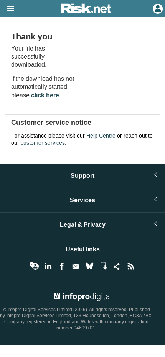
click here (45, 95)
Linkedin (48, 266)
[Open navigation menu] (7, 9)
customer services (43, 143)
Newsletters (75, 266)
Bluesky (89, 266)
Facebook (61, 266)
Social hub (117, 266)
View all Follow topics (34, 266)
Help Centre (101, 135)
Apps (103, 266)
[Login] (157, 8)
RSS (130, 266)
